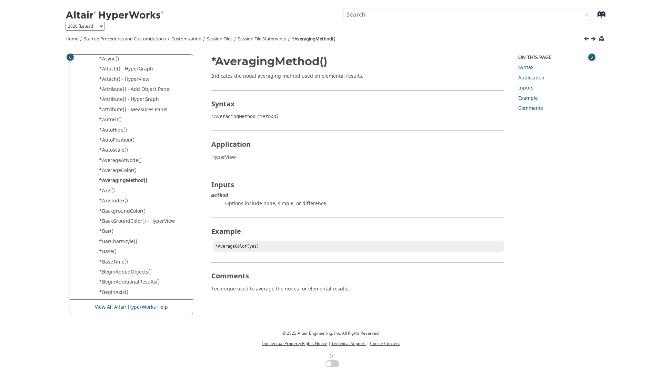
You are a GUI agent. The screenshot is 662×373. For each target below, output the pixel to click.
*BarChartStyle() (118, 241)
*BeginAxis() (113, 292)
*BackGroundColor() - (137, 221)
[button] (96, 59)
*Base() (108, 251)
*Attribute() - (129, 99)
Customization (186, 39)
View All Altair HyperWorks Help (131, 307)
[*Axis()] (594, 40)
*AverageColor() (118, 170)
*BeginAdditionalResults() (129, 282)
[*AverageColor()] (587, 40)
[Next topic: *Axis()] (594, 40)
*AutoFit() (110, 119)
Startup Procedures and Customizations (125, 39)
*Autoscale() (113, 150)
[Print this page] (602, 39)
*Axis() (107, 190)
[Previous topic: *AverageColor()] (587, 40)
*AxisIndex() (113, 200)
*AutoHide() (113, 130)
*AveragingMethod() (313, 39)
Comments (530, 108)
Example (528, 98)
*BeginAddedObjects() (125, 272)
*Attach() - (126, 69)
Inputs (525, 88)
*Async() (109, 59)
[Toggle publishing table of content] (70, 57)
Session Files (219, 39)
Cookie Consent (385, 344)
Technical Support (348, 344)
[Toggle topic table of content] (591, 57)
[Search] (585, 15)
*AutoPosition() (116, 140)
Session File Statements (262, 39)
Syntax (525, 67)
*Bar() (106, 231)
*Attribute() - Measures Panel (133, 109)
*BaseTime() (113, 262)
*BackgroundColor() (122, 211)
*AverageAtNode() (120, 160)
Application (531, 78)
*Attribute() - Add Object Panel (135, 89)
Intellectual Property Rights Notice (294, 344)
